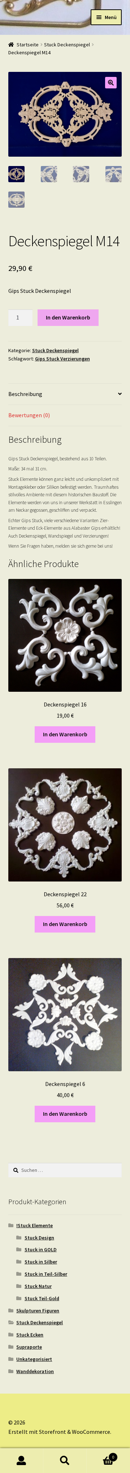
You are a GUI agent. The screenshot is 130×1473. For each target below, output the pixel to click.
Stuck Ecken (29, 1334)
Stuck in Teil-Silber (46, 1274)
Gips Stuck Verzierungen (62, 358)
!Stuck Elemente (34, 1225)
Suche (65, 1461)
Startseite (28, 44)
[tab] (65, 394)
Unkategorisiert (34, 1359)
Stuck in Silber (41, 1261)
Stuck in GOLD (41, 1249)
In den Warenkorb (68, 317)
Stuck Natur (38, 1286)
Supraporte (29, 1347)
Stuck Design (39, 1237)
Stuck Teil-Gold (42, 1298)
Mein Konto (21, 1461)
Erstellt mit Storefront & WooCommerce (59, 1431)
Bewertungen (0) (29, 415)
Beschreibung (25, 393)
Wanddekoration (35, 1371)
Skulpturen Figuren (37, 1310)
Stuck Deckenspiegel (67, 44)
